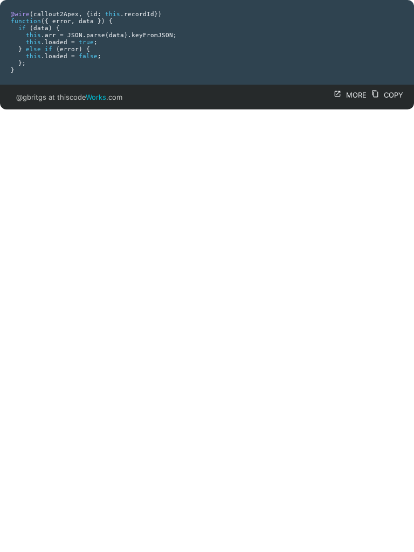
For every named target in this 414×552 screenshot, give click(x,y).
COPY (387, 95)
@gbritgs (31, 97)
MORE (350, 95)
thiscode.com (89, 97)
